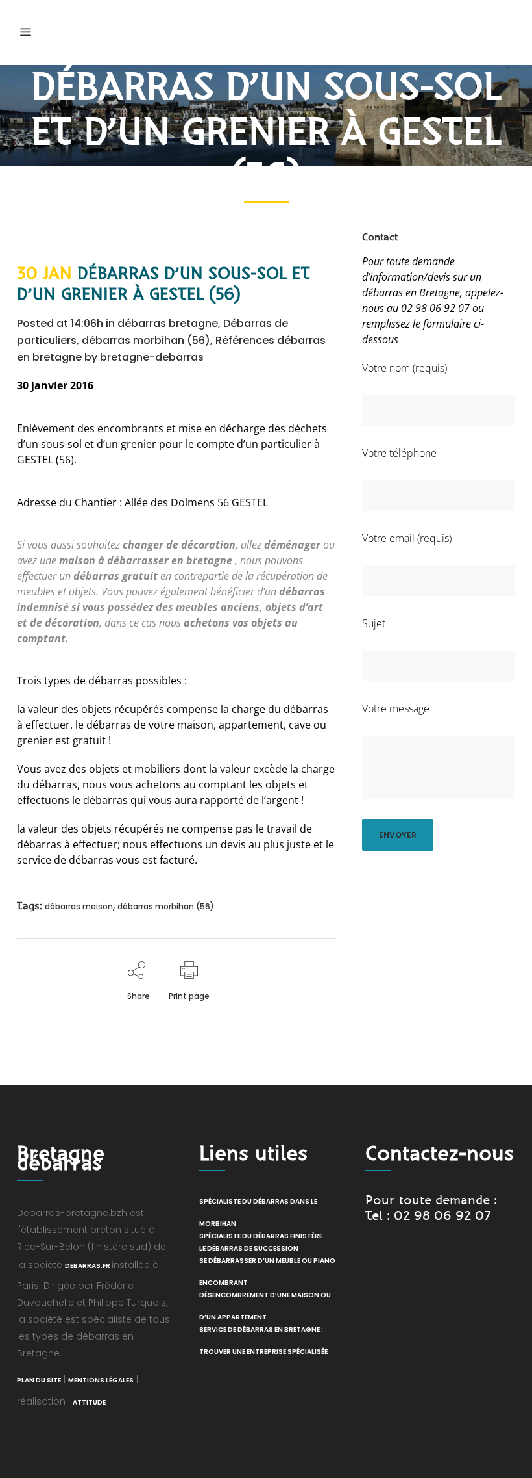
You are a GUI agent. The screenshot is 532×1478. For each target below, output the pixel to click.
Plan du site (39, 1380)
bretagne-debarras (152, 357)
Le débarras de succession (248, 1248)
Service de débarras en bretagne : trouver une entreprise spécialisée (263, 1340)
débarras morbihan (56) (146, 340)
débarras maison (79, 906)
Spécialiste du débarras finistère (260, 1236)
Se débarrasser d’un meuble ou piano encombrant (267, 1272)
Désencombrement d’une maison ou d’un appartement (265, 1306)
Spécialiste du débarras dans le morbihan (258, 1212)
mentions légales (101, 1380)
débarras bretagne (167, 323)
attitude (89, 1402)
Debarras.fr (88, 1266)
